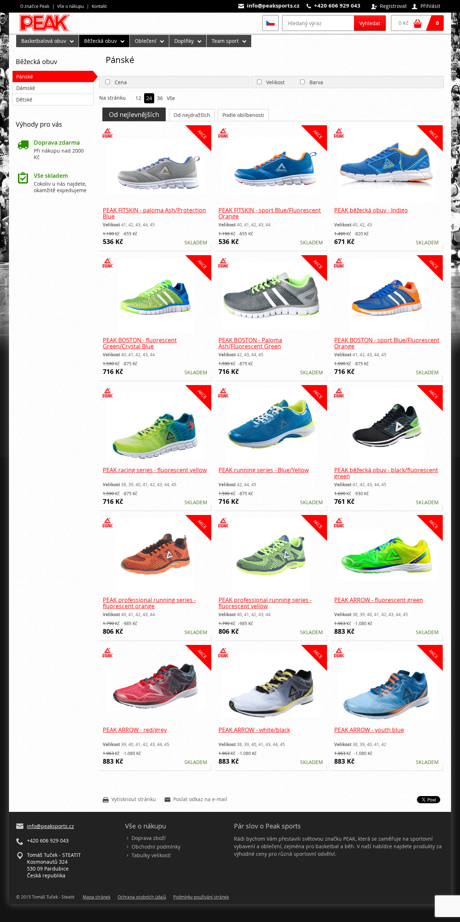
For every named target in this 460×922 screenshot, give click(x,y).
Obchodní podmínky (156, 846)
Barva (316, 82)
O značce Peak (34, 6)
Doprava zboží (149, 838)
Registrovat (389, 6)
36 (160, 98)
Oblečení (145, 40)
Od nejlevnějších (134, 114)
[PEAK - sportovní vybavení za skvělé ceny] (48, 30)
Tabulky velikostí (151, 855)
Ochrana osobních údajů (142, 897)
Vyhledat (369, 23)
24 (149, 98)
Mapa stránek (96, 897)
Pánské (24, 76)
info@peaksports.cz (273, 5)
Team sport (225, 40)
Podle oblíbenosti (243, 115)
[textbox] (318, 23)
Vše (171, 98)
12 (138, 98)
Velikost (275, 82)
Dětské (24, 99)
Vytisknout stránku (129, 800)
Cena (121, 82)
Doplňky (184, 40)
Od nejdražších (192, 115)
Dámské (25, 88)
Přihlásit (426, 6)
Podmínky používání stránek (201, 897)
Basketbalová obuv (43, 40)
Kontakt (99, 6)
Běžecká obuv (100, 40)
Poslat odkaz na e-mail (196, 800)
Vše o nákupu (70, 6)
